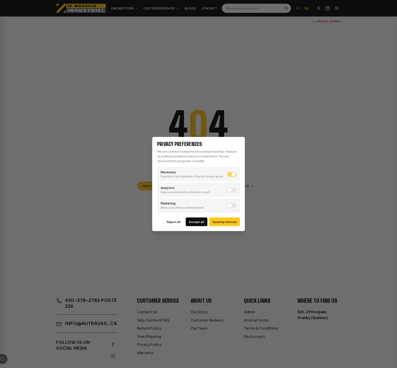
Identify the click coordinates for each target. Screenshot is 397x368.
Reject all (174, 222)
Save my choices (224, 222)
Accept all (196, 222)
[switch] (231, 174)
